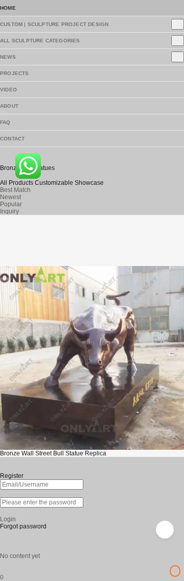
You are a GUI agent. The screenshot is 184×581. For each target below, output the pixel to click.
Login (8, 519)
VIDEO (8, 89)
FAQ (5, 122)
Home (8, 8)
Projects (14, 73)
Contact (12, 138)
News (8, 57)
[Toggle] (177, 24)
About (9, 106)
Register (12, 475)
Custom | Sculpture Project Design (54, 24)
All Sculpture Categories (40, 40)
